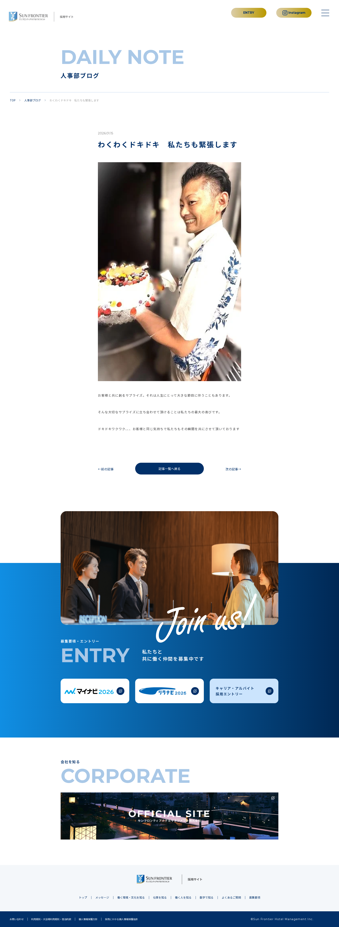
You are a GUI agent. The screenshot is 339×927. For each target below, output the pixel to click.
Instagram (296, 13)
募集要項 (254, 897)
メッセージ (102, 897)
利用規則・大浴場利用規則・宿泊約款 (51, 919)
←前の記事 (106, 469)
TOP (12, 100)
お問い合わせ (17, 919)
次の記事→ (233, 469)
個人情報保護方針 (88, 919)
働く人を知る (183, 897)
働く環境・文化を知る (131, 897)
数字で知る (206, 897)
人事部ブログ (32, 100)
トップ (83, 897)
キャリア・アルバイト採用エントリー (235, 691)
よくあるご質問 (231, 897)
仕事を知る (160, 897)
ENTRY (248, 13)
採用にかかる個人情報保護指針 (121, 919)
